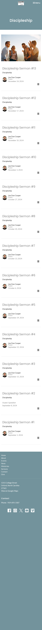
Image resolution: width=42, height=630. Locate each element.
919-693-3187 (13, 503)
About (3, 458)
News (3, 463)
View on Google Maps (9, 491)
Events (4, 461)
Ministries (5, 466)
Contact (4, 472)
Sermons (4, 469)
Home (3, 455)
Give (3, 474)
